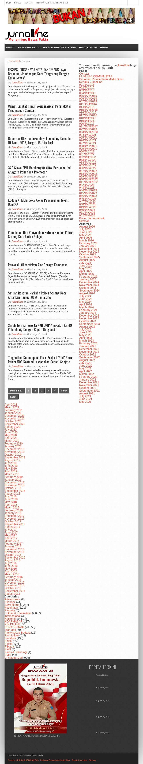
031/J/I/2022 (86, 154)
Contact (29, 2)
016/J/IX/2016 (87, 112)
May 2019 (11, 468)
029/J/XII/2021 (88, 148)
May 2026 (85, 234)
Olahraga (10, 629)
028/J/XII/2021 (88, 145)
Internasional (13, 616)
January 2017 (13, 546)
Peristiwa (10, 638)
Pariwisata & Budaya (18, 632)
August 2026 (87, 226)
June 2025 (85, 265)
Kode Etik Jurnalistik (91, 218)
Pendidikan (12, 635)
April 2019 (11, 471)
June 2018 (11, 499)
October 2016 (13, 554)
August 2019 (12, 460)
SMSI (8, 654)
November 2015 (14, 585)
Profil (8, 649)
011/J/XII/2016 (88, 104)
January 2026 (87, 246)
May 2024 (85, 301)
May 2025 (85, 268)
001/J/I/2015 (86, 84)
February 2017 (14, 543)
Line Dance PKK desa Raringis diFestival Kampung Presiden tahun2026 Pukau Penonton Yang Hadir (102, 707)
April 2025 (85, 271)
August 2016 (12, 560)
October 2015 (13, 588)
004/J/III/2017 (87, 93)
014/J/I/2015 (86, 107)
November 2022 (89, 351)
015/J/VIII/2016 (88, 109)
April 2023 (85, 337)
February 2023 (88, 343)
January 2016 (13, 579)
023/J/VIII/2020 (88, 132)
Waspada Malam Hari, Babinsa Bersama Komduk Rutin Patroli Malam (102, 680)
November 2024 (89, 285)
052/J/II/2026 (87, 215)
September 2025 (89, 257)
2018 (18, 61)
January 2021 (13, 412)
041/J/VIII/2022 (88, 182)
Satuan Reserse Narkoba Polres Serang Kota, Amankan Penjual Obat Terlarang (37, 295)
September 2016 (15, 557)
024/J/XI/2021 (87, 134)
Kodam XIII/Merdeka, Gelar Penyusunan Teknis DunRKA (38, 202)
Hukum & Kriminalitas (18, 613)
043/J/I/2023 (86, 187)
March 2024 (86, 307)
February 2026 (88, 243)
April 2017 (11, 538)
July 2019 (11, 463)
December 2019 (14, 449)
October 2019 (13, 454)
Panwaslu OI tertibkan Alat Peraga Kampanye (37, 265)
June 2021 (85, 399)
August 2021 (87, 393)
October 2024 (87, 287)
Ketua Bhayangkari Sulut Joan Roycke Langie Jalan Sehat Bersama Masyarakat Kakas (102, 693)
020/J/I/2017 (86, 123)
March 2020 (12, 440)
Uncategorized (14, 657)
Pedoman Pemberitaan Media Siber (52, 2)
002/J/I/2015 (86, 87)
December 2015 (14, 582)
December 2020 (14, 415)
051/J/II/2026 (87, 212)
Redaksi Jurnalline (88, 47)
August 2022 (87, 360)
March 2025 (86, 273)
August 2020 (12, 426)
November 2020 (14, 418)
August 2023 (87, 326)
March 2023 (86, 340)
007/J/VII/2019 (88, 101)
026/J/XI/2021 (87, 140)
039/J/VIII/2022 (88, 176)
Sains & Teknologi (16, 652)
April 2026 (85, 237)
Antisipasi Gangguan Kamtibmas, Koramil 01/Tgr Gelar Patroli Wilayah (102, 738)
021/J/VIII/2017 (88, 126)
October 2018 (13, 488)
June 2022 (85, 365)
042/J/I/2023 (86, 184)
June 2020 (11, 432)
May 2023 (85, 335)
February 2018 (14, 510)
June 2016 (11, 565)
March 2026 (86, 240)
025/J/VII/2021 (88, 137)
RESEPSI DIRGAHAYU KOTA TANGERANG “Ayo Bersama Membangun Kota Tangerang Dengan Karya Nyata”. (38, 73)
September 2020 (15, 424)
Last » (13, 397)
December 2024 (89, 282)
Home (11, 61)
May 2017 (11, 535)
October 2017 (13, 521)
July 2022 (85, 362)
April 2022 (85, 371)
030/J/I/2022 (86, 151)
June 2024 (85, 298)
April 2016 (11, 571)
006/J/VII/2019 (88, 98)
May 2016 (11, 568)
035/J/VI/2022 (87, 165)
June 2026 (85, 232)
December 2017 (14, 515)
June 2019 (11, 465)
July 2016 (11, 563)
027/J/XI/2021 (87, 143)
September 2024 (89, 290)
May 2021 (85, 401)
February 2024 (88, 310)
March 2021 (12, 407)
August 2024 (87, 293)
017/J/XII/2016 (88, 115)
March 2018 (12, 507)
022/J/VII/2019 (88, 129)
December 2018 (14, 482)
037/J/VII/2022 (88, 170)
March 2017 (12, 540)
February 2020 (14, 443)
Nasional (10, 618)
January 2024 (87, 312)
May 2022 (85, 368)
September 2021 (89, 390)
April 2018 (11, 504)
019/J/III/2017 (87, 120)
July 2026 (85, 229)
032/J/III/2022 (87, 157)
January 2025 (87, 279)
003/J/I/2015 (86, 90)
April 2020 (11, 437)
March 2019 (12, 474)
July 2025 (85, 262)
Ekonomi (10, 602)
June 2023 (85, 332)
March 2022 (86, 374)
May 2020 (11, 435)
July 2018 (11, 496)
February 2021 (14, 410)
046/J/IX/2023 (87, 198)
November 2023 (89, 318)
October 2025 (87, 254)
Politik (8, 641)
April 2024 (85, 304)
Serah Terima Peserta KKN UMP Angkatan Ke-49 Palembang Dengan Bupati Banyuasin (40, 327)
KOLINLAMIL (13, 624)
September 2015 (15, 590)
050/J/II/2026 (87, 209)
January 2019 (13, 479)
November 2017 (14, 518)
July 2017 (11, 529)
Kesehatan (11, 607)
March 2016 (12, 574)
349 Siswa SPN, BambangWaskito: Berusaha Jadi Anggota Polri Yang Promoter (39, 170)
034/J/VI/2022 (87, 162)
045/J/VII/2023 (88, 193)
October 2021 (87, 387)
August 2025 (87, 259)
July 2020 (11, 429)
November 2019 (14, 451)
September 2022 (89, 357)
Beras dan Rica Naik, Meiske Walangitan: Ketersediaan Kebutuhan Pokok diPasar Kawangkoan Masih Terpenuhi (102, 723)
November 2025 (89, 251)
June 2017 (11, 532)
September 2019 (15, 457)
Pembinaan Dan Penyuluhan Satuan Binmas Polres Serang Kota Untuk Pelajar (40, 234)
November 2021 (89, 385)
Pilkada (9, 646)
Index (8, 2)
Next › (64, 391)
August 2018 (12, 493)
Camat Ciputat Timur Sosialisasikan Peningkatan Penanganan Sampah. (40, 108)
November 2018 (14, 485)
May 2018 (11, 501)
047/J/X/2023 (87, 201)
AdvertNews (12, 599)
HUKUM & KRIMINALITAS (29, 47)
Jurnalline (17, 82)
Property (10, 610)
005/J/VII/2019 (88, 95)
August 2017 (12, 526)
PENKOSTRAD (14, 627)
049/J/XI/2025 (87, 207)
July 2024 (85, 296)
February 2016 (14, 577)
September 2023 (89, 323)
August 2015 (12, 593)
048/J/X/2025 (87, 204)
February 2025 (88, 276)
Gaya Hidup (12, 604)
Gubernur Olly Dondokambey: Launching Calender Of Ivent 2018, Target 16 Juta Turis (40, 140)
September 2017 (15, 524)
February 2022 (88, 376)
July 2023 (85, 329)
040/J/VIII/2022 (88, 179)
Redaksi (17, 2)
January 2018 (13, 513)
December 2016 (14, 549)
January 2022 (87, 379)
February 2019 (14, 476)
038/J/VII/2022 (88, 173)
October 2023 (87, 321)
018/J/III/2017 (87, 118)
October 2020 (13, 421)
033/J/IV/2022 (87, 159)
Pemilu (9, 643)
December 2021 (89, 382)
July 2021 (85, 396)
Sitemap (104, 47)
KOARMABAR (14, 621)
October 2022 (87, 354)
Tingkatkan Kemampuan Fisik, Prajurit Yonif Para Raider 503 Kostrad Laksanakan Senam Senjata (40, 359)
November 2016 (14, 552)
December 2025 (89, 248)
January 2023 (87, 346)
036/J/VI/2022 (87, 168)
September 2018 (15, 490)
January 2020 (13, 446)
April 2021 (11, 404)
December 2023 (89, 315)
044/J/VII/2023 (88, 190)
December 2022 (89, 348)
